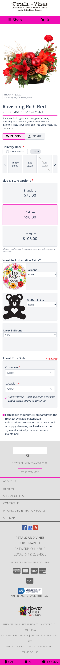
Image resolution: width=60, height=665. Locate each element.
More (7, 128)
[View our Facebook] (24, 529)
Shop (17, 19)
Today (35, 151)
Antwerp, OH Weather (14, 635)
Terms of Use (30, 652)
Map (31, 662)
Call (11, 662)
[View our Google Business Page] (30, 529)
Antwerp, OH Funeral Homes (21, 624)
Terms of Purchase (40, 646)
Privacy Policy (15, 646)
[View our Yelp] (35, 529)
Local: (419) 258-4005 (30, 554)
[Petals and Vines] (30, 11)
